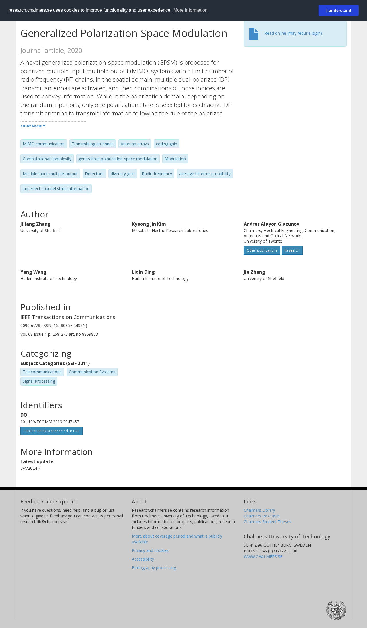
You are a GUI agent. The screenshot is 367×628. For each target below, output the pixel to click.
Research (292, 250)
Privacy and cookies (150, 550)
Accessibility (143, 559)
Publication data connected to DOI (51, 430)
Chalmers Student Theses (267, 521)
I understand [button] (338, 10)
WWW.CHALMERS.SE (263, 556)
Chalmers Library (259, 510)
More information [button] (190, 10)
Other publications (262, 250)
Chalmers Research (262, 516)
